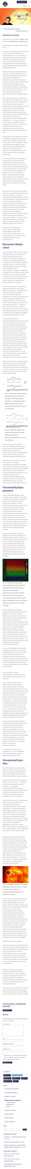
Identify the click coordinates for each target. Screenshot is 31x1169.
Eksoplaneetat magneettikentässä (13, 1165)
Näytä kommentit (7, 1010)
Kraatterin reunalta (9, 1096)
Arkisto (8, 1106)
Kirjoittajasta (10, 1104)
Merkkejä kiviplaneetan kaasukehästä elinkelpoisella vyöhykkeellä (14, 1146)
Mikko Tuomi (24, 39)
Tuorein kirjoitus (10, 1102)
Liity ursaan (22, 2)
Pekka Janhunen (8, 1164)
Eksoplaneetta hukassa (12, 1100)
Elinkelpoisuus (7, 1078)
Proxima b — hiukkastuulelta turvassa (15, 1137)
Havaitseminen (16, 1078)
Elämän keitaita (8, 1118)
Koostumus (24, 1078)
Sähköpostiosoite (8, 1044)
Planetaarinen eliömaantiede (12, 29)
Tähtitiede (15, 1081)
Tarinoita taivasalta (10, 1110)
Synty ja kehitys (7, 1081)
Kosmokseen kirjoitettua (11, 1089)
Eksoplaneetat (17, 1075)
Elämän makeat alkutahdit (11, 1142)
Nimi (4, 1039)
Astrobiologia (7, 1075)
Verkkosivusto (7, 1049)
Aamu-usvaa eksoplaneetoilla (11, 1155)
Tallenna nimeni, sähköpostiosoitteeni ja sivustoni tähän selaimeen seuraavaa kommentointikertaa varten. (15, 1057)
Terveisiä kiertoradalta (10, 1093)
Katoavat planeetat (21, 31)
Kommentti (6, 1024)
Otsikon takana (8, 1114)
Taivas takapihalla (9, 1122)
